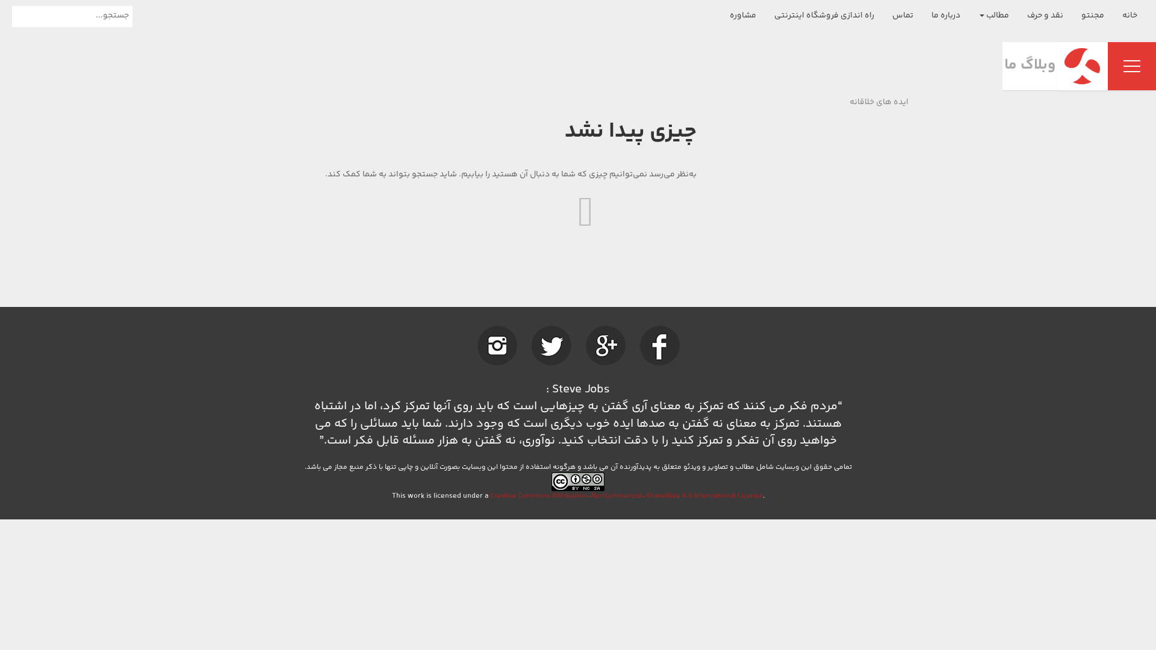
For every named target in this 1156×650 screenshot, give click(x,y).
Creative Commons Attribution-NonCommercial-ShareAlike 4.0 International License (626, 496)
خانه (1129, 15)
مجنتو (1092, 15)
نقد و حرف (1045, 15)
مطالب (996, 15)
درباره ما (945, 15)
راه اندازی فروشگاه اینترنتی (824, 15)
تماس (902, 15)
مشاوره (743, 15)
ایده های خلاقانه (879, 102)
